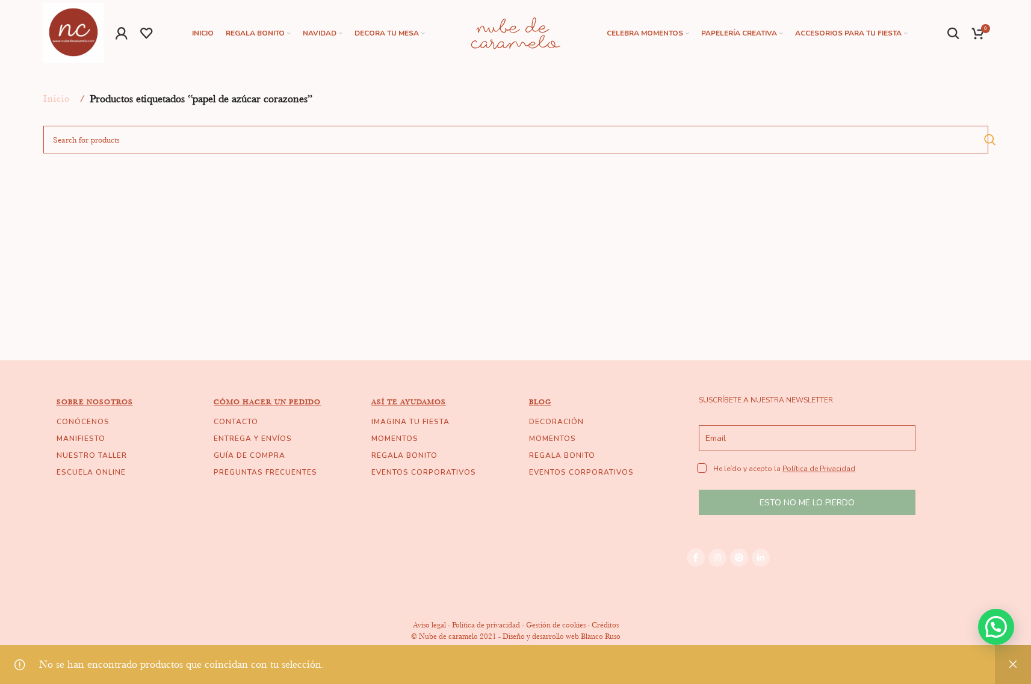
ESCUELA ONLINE (91, 472)
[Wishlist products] (146, 33)
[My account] (122, 33)
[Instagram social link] (717, 558)
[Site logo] (73, 32)
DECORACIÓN (556, 422)
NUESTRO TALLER (92, 455)
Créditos (605, 624)
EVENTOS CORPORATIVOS (423, 472)
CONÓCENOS (83, 422)
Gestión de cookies (556, 624)
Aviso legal (429, 624)
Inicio (56, 98)
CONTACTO (236, 422)
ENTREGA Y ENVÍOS (253, 438)
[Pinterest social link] (739, 558)
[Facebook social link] (696, 558)
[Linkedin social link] (761, 558)
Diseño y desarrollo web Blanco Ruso (562, 636)
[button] (996, 627)
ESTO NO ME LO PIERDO (807, 502)
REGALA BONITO (404, 455)
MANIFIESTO (81, 438)
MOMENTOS (394, 438)
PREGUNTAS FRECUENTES (265, 472)
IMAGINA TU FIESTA (410, 422)
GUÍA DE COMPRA (249, 455)
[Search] (953, 33)
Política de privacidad (486, 624)
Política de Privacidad (818, 468)
